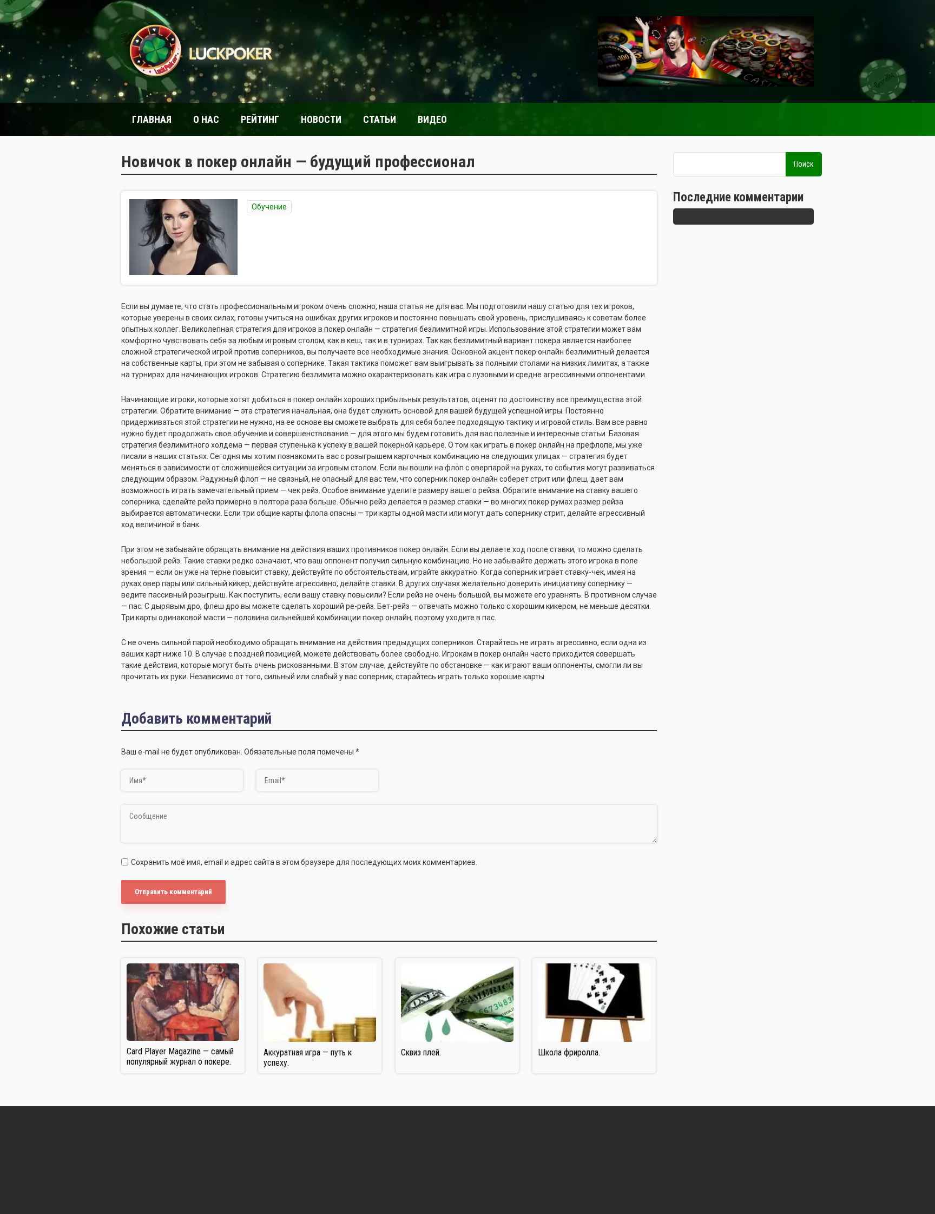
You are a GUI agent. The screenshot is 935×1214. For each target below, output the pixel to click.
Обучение (269, 206)
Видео (432, 119)
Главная (152, 119)
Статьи (379, 119)
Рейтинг (260, 119)
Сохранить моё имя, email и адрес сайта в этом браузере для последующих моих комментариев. (304, 862)
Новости (321, 119)
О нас (206, 119)
